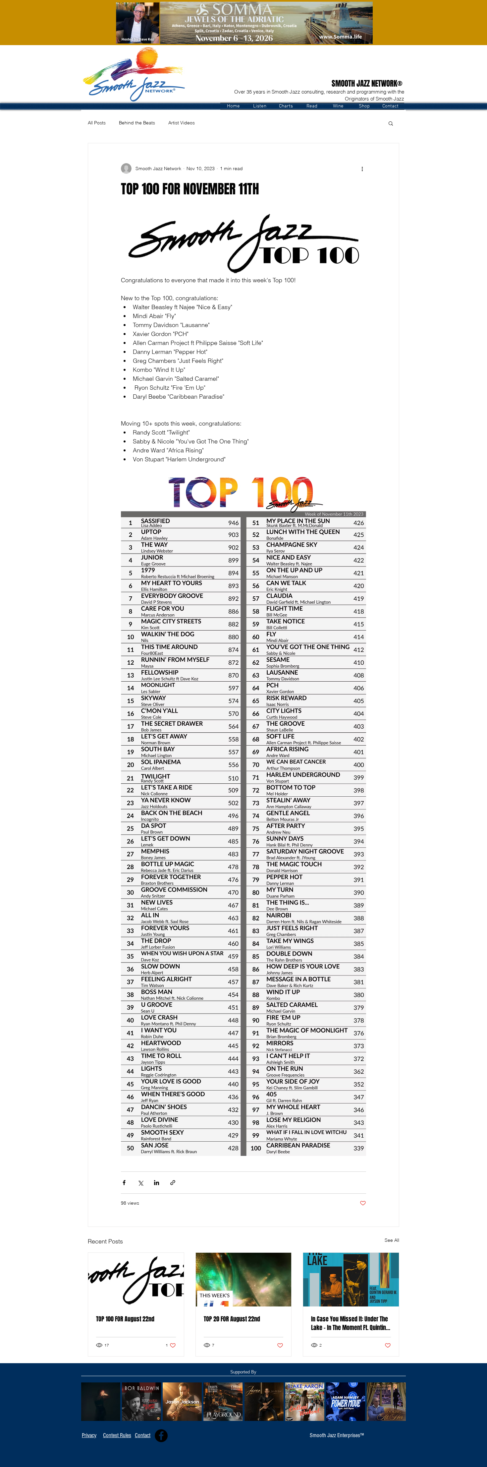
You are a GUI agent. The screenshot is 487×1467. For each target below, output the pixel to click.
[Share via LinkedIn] (156, 1182)
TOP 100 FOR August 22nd (125, 1319)
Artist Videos (181, 123)
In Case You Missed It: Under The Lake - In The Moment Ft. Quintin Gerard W (349, 1323)
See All (392, 1240)
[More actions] (362, 168)
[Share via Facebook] (124, 1182)
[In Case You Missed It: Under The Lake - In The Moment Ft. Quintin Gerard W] (351, 1279)
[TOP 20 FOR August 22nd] (244, 1279)
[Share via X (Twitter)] (140, 1182)
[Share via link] (173, 1182)
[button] (259, 106)
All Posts (97, 123)
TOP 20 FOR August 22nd (232, 1319)
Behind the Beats (137, 123)
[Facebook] (161, 1435)
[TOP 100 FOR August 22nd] (136, 1279)
